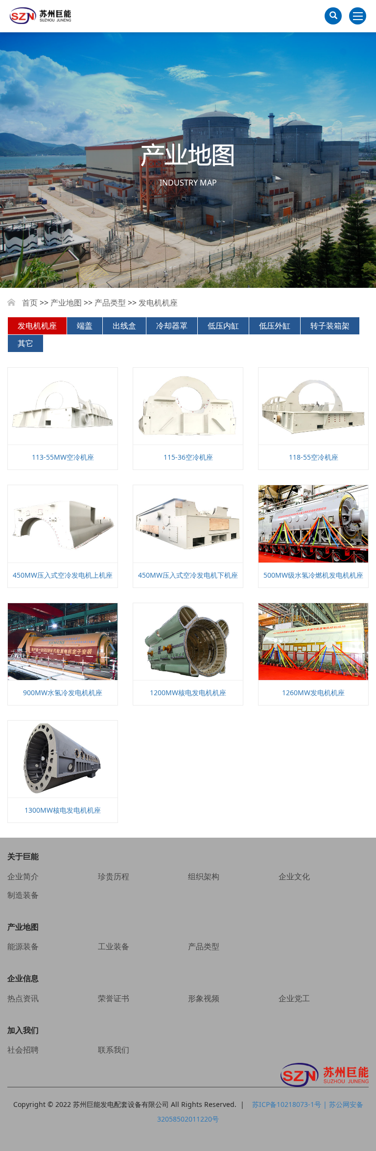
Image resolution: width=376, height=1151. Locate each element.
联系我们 (113, 1049)
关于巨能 (23, 856)
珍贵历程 (113, 876)
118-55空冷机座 (313, 457)
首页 (30, 302)
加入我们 (23, 1030)
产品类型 (110, 302)
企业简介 (23, 876)
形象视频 (203, 998)
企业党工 (294, 998)
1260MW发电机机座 (313, 692)
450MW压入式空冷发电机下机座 (188, 575)
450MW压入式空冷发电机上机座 (63, 575)
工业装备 (113, 946)
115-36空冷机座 (188, 457)
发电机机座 (158, 302)
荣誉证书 (113, 998)
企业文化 (294, 876)
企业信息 (23, 978)
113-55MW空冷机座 (63, 457)
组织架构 (203, 876)
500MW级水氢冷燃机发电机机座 (313, 575)
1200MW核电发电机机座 (188, 692)
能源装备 (23, 946)
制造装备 (23, 895)
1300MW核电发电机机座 (62, 810)
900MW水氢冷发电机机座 (62, 692)
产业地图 (66, 302)
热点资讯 (23, 998)
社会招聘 (23, 1049)
